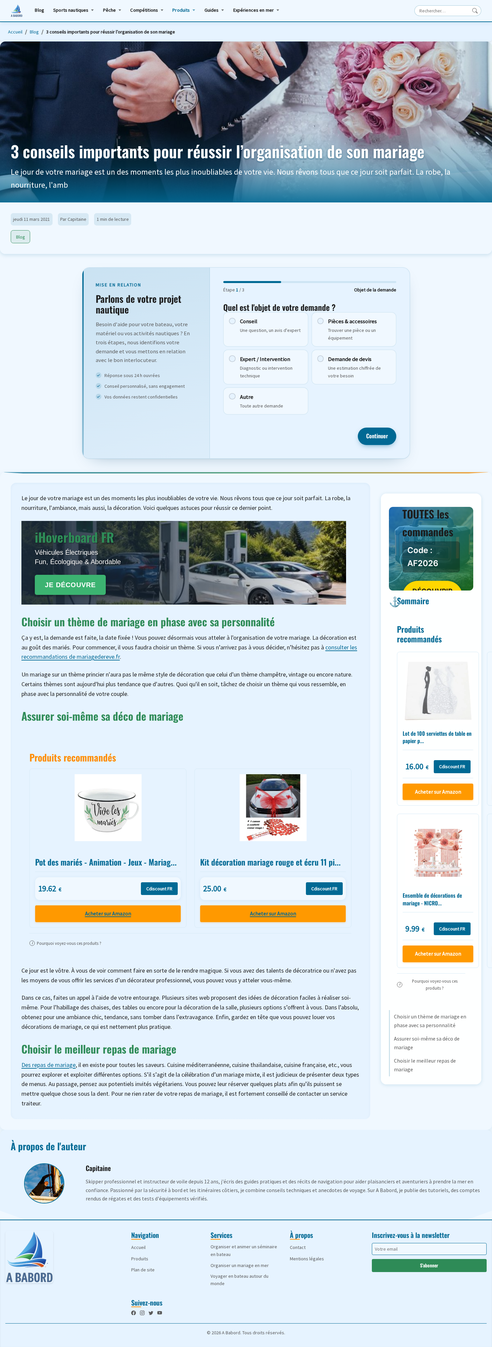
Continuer (377, 436)
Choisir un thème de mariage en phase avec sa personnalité (430, 1020)
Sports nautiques (70, 10)
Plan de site (143, 1270)
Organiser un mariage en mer (240, 1265)
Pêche (109, 10)
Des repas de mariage (48, 1065)
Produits (181, 10)
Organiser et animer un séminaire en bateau (244, 1250)
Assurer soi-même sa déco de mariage (427, 1043)
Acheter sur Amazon (108, 913)
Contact (298, 1247)
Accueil (15, 32)
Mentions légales (307, 1259)
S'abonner (429, 1265)
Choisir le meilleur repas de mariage (425, 1065)
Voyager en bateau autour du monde (239, 1279)
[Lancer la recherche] (475, 10)
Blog (39, 10)
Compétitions (144, 10)
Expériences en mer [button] (253, 10)
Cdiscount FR (159, 889)
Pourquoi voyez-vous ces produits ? (66, 943)
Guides (211, 10)
